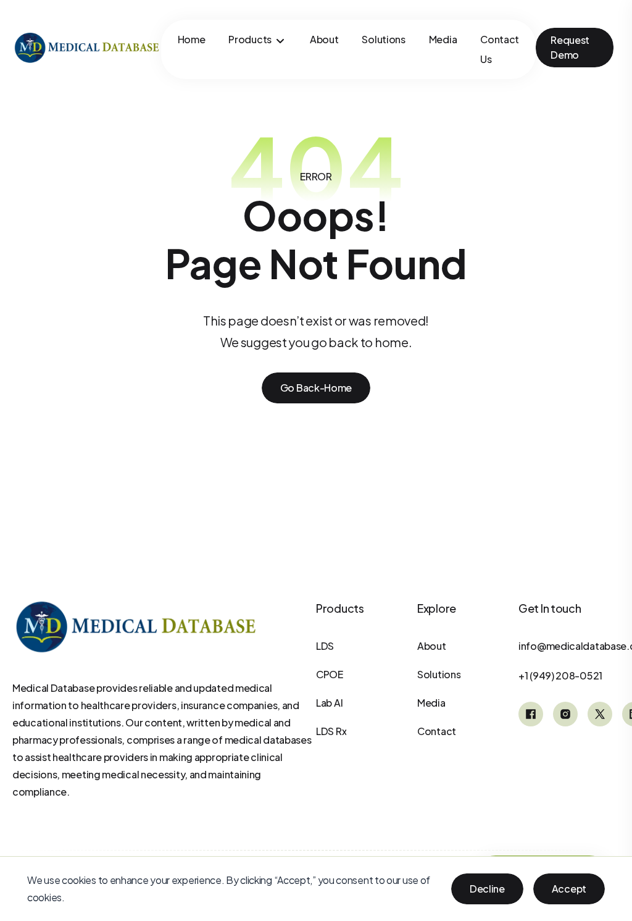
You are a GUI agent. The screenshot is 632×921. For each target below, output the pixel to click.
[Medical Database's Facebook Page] (530, 714)
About (324, 39)
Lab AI (329, 702)
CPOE (329, 674)
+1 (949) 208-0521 (560, 675)
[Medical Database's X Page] (600, 714)
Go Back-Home (316, 387)
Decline (487, 888)
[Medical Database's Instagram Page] (565, 714)
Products (250, 39)
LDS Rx (331, 731)
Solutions (383, 39)
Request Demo (570, 47)
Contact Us (499, 49)
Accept (569, 888)
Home (192, 39)
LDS (325, 645)
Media (443, 39)
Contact (436, 731)
